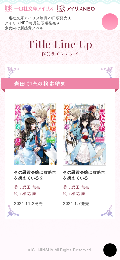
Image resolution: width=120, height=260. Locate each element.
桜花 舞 (29, 193)
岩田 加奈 (31, 187)
